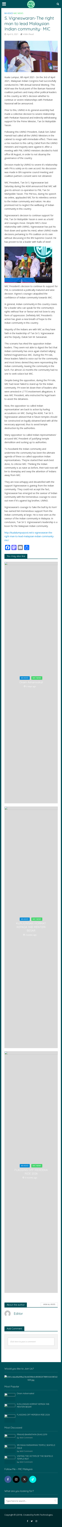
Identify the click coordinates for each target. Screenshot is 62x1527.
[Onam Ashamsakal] (9, 1397)
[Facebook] (7, 1479)
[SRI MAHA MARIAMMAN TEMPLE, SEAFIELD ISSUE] (9, 1448)
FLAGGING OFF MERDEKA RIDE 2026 (31, 1171)
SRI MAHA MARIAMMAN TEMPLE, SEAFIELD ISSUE (36, 1446)
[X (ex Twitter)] (24, 1479)
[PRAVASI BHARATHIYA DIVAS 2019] (9, 1438)
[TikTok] (32, 1479)
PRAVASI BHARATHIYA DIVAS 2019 (32, 1434)
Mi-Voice (8, 13)
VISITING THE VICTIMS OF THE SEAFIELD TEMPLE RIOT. (35, 1457)
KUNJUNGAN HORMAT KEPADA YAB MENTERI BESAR (31, 927)
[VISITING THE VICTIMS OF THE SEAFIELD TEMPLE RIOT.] (9, 1459)
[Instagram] (16, 1479)
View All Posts (49, 1304)
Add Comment (26, 1437)
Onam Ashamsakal (31, 682)
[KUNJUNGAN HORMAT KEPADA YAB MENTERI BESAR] (9, 1407)
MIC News (18, 13)
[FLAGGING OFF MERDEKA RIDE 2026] (9, 1418)
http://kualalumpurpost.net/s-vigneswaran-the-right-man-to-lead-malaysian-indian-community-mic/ (29, 536)
